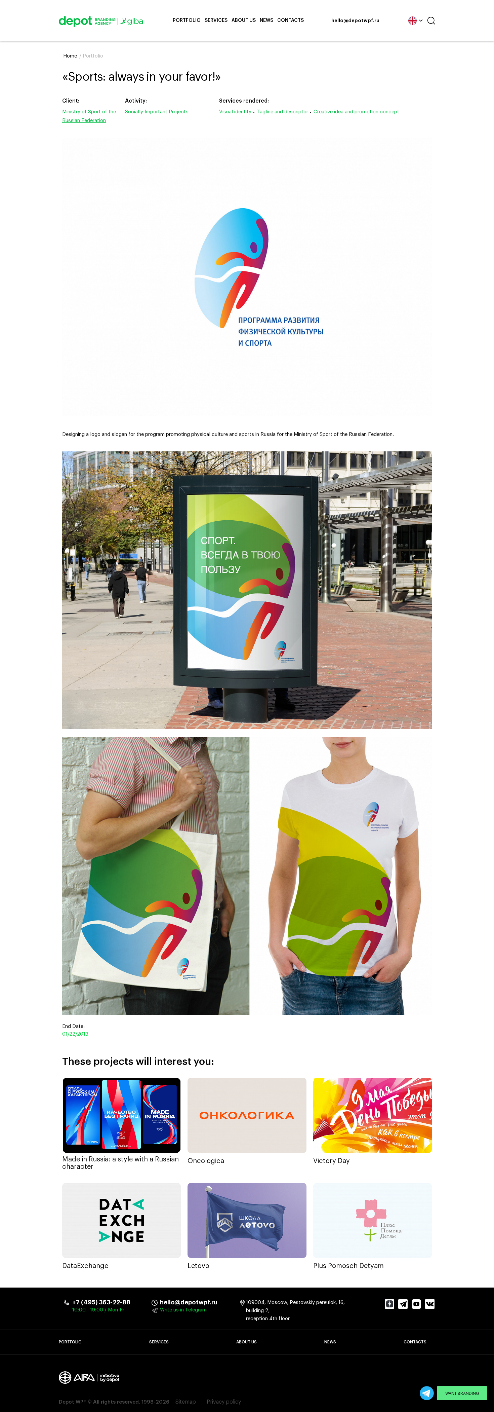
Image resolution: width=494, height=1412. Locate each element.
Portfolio (187, 20)
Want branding (462, 1393)
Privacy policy (224, 1402)
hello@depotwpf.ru (355, 20)
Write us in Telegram (183, 1309)
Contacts (290, 20)
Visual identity (235, 111)
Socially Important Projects (157, 111)
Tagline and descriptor (282, 111)
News (266, 20)
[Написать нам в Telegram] (426, 1393)
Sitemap (185, 1402)
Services (216, 20)
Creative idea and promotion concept (356, 111)
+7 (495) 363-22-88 (101, 1302)
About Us (244, 20)
